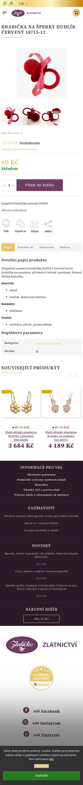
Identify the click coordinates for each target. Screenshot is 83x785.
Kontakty (41, 484)
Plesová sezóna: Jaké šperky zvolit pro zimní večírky (41, 516)
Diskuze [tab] (65, 247)
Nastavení (42, 766)
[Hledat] (4, 4)
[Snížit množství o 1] (4, 185)
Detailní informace (14, 210)
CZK (21, 3)
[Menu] (5, 12)
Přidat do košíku (39, 185)
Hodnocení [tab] (46, 247)
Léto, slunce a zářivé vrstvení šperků (41, 571)
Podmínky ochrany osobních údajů (41, 479)
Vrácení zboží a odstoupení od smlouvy (41, 494)
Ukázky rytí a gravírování (42, 489)
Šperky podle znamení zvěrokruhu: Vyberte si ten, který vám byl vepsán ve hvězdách (41, 587)
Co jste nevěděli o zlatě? (41, 530)
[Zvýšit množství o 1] (13, 185)
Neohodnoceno (30, 142)
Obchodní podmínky (41, 474)
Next (76, 375)
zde (51, 759)
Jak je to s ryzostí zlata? (41, 523)
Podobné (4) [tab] (26, 247)
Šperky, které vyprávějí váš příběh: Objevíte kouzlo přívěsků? (41, 555)
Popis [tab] (8, 247)
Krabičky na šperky (49, 343)
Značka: (19, 149)
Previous (70, 375)
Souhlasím (41, 775)
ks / (41, 619)
